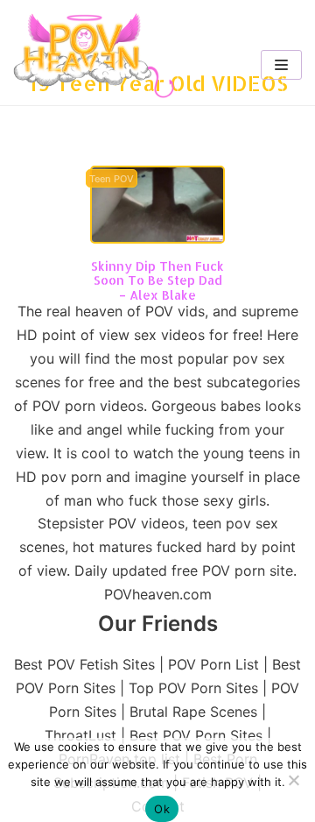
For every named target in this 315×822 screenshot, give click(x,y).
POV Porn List (213, 664)
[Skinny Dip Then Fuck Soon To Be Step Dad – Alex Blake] (157, 238)
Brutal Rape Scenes (193, 711)
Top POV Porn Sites (193, 688)
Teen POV (111, 179)
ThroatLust (80, 735)
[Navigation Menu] (281, 65)
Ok (162, 809)
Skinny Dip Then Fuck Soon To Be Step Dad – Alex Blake (157, 281)
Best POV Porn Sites (196, 735)
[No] (293, 780)
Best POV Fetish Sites (84, 664)
